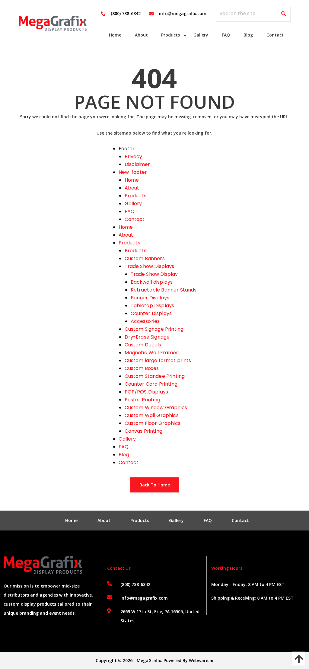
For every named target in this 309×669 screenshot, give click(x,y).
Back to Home (154, 485)
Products (135, 195)
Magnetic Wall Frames (152, 352)
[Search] (283, 13)
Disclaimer (137, 164)
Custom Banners (145, 258)
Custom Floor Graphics (152, 423)
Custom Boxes (142, 368)
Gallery (133, 203)
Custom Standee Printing (155, 376)
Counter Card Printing (151, 384)
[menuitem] (115, 35)
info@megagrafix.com (144, 598)
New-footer (133, 172)
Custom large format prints (158, 360)
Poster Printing (142, 399)
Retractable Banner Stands (164, 289)
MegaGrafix (149, 660)
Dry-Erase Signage (147, 336)
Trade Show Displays (149, 266)
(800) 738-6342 (135, 584)
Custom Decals (143, 344)
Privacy (133, 156)
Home (132, 180)
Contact (135, 219)
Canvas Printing (143, 431)
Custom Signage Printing (154, 329)
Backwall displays (152, 282)
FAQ (130, 211)
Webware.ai (201, 660)
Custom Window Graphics (156, 407)
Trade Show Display (154, 274)
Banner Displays (150, 297)
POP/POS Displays (146, 391)
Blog (124, 454)
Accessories (145, 321)
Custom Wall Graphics (152, 415)
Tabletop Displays (152, 305)
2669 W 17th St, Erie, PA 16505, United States (159, 616)
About (132, 187)
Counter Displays (151, 313)
